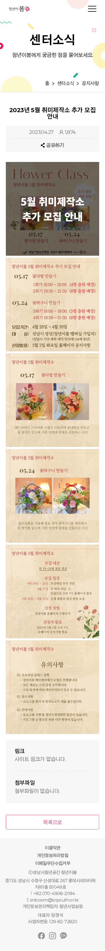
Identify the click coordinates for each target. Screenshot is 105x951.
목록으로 (52, 822)
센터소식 (65, 83)
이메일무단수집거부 (52, 863)
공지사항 (90, 83)
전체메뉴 (92, 9)
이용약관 (52, 848)
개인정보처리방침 (52, 855)
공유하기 (55, 145)
